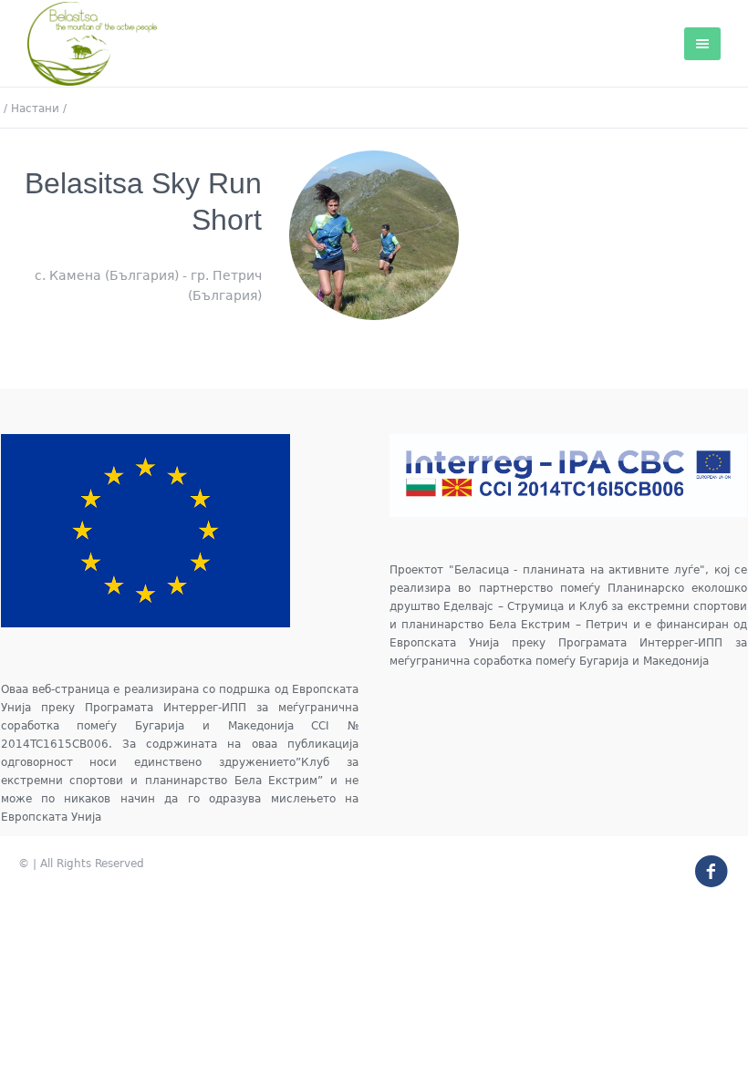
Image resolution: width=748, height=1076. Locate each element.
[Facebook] (703, 863)
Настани (35, 108)
